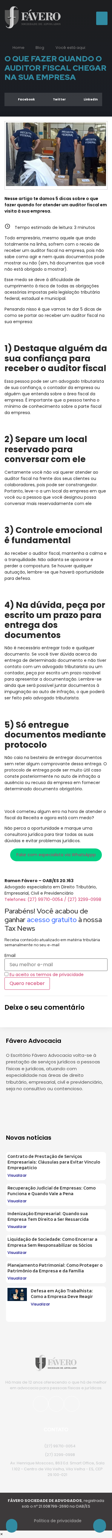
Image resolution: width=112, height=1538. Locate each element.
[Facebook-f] (28, 1106)
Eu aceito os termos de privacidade (47, 975)
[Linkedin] (43, 1106)
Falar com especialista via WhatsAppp (56, 855)
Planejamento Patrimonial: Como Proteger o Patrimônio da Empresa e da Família (54, 1268)
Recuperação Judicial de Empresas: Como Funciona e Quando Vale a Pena (51, 1190)
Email (10, 955)
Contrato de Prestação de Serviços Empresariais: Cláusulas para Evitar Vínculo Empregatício (53, 1161)
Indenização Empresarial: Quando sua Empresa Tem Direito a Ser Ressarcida (48, 1216)
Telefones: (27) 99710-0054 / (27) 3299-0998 (52, 899)
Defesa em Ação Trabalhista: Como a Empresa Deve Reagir (62, 1293)
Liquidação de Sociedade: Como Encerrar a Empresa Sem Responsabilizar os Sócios (52, 1242)
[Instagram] (13, 1106)
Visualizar (17, 1175)
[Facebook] (56, 1404)
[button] (102, 18)
